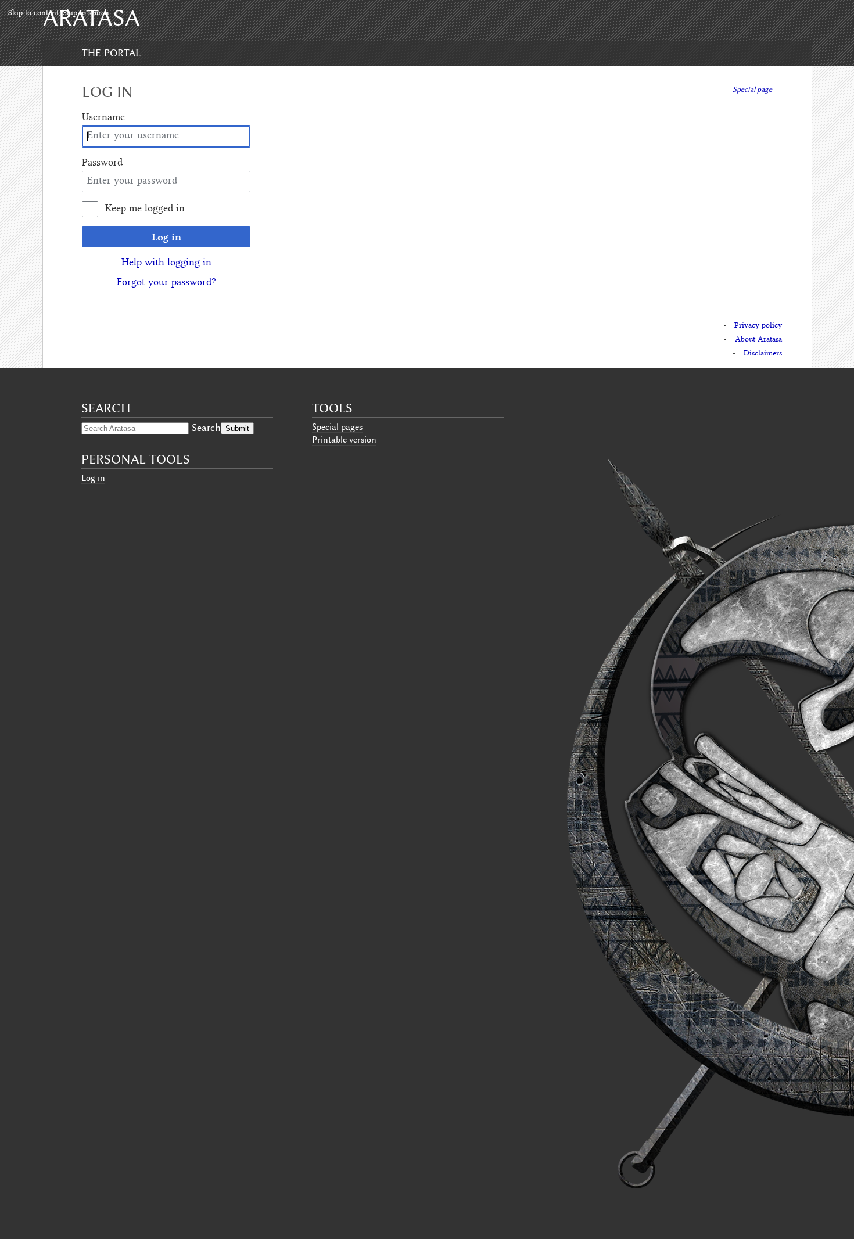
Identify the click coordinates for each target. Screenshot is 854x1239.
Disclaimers (763, 353)
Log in (166, 236)
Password (102, 163)
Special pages (337, 427)
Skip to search (86, 13)
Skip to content (33, 13)
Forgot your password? (166, 283)
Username (103, 118)
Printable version (344, 439)
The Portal (111, 53)
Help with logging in (166, 263)
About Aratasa (758, 339)
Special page (752, 89)
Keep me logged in (145, 209)
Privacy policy (758, 325)
